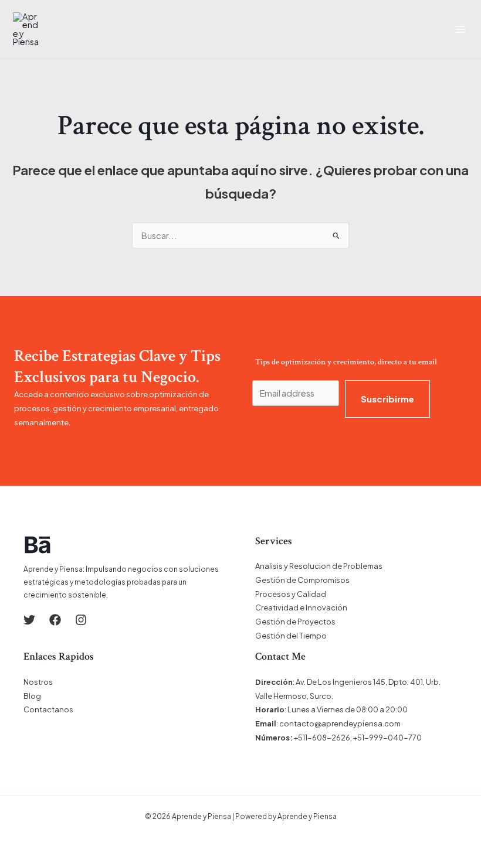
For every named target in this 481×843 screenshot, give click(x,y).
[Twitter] (29, 620)
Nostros (38, 682)
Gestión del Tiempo (291, 635)
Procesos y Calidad (290, 594)
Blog (32, 696)
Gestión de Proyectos (295, 621)
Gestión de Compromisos (302, 580)
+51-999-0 (373, 737)
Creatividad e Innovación (301, 607)
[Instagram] (81, 620)
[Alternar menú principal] (460, 29)
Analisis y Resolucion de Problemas (318, 566)
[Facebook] (55, 620)
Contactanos (48, 709)
